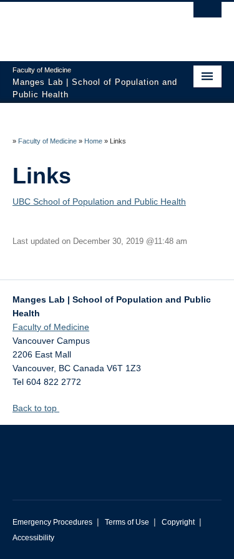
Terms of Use (127, 522)
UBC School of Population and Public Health (99, 202)
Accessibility (33, 537)
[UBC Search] (207, 15)
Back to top (35, 408)
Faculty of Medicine (47, 141)
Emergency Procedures (52, 522)
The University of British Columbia (85, 25)
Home (93, 141)
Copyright (178, 522)
